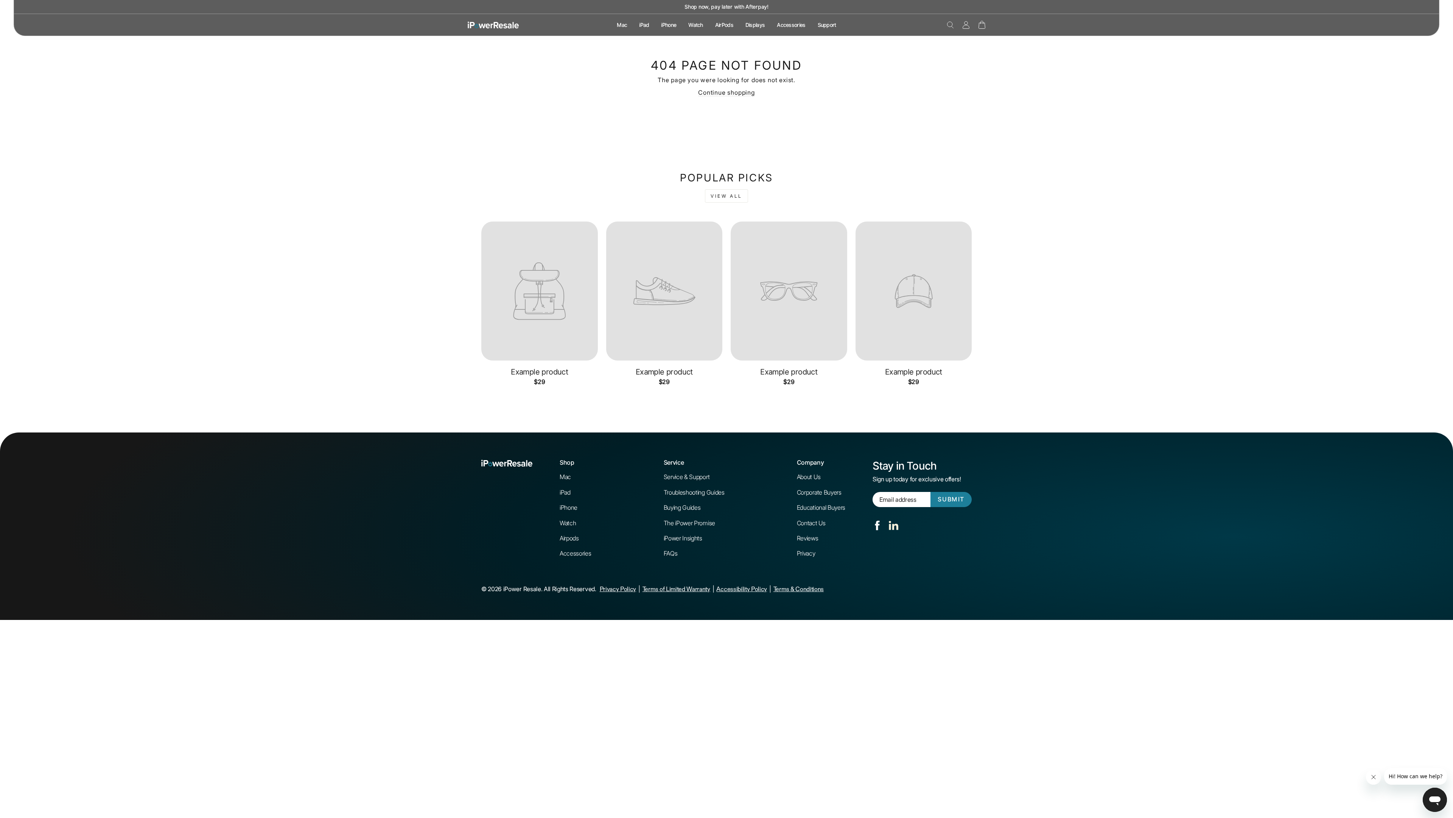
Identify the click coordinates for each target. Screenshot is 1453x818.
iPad (644, 25)
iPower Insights (683, 538)
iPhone (668, 25)
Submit (951, 499)
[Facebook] (877, 525)
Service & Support (687, 477)
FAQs (671, 553)
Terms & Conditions (798, 589)
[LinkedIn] (893, 525)
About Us (808, 477)
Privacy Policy (618, 589)
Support (827, 25)
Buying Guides (682, 507)
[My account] (966, 25)
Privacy (806, 553)
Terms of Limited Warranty (676, 589)
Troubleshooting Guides (694, 492)
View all (726, 196)
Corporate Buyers (819, 492)
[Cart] (982, 25)
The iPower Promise (689, 523)
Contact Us (811, 523)
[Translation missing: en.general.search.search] (950, 25)
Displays (755, 25)
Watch (695, 25)
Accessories (791, 25)
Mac (622, 25)
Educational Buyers (821, 507)
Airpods (569, 538)
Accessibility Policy (741, 589)
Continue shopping (726, 92)
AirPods (724, 25)
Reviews (807, 538)
